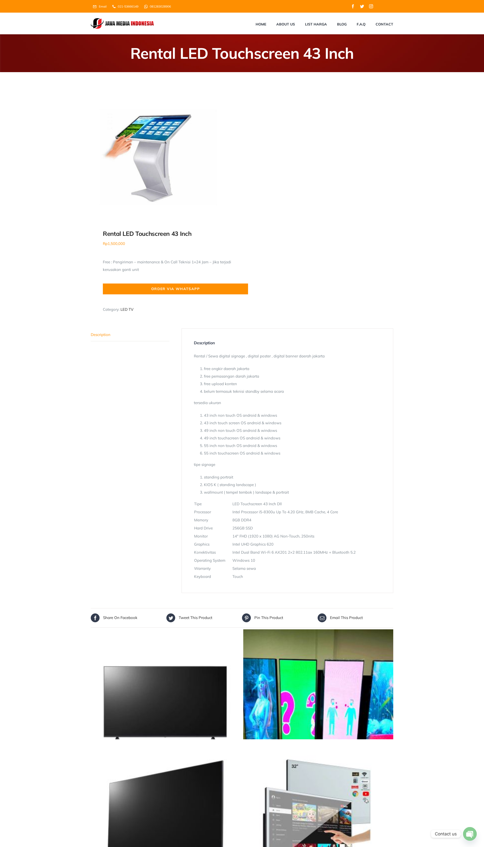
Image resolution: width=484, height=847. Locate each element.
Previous (94, 153)
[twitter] (362, 6)
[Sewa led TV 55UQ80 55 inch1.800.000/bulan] (166, 704)
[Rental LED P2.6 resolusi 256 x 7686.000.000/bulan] (318, 704)
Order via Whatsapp (175, 289)
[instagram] (371, 6)
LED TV (126, 309)
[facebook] (353, 6)
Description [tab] (100, 334)
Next (232, 153)
